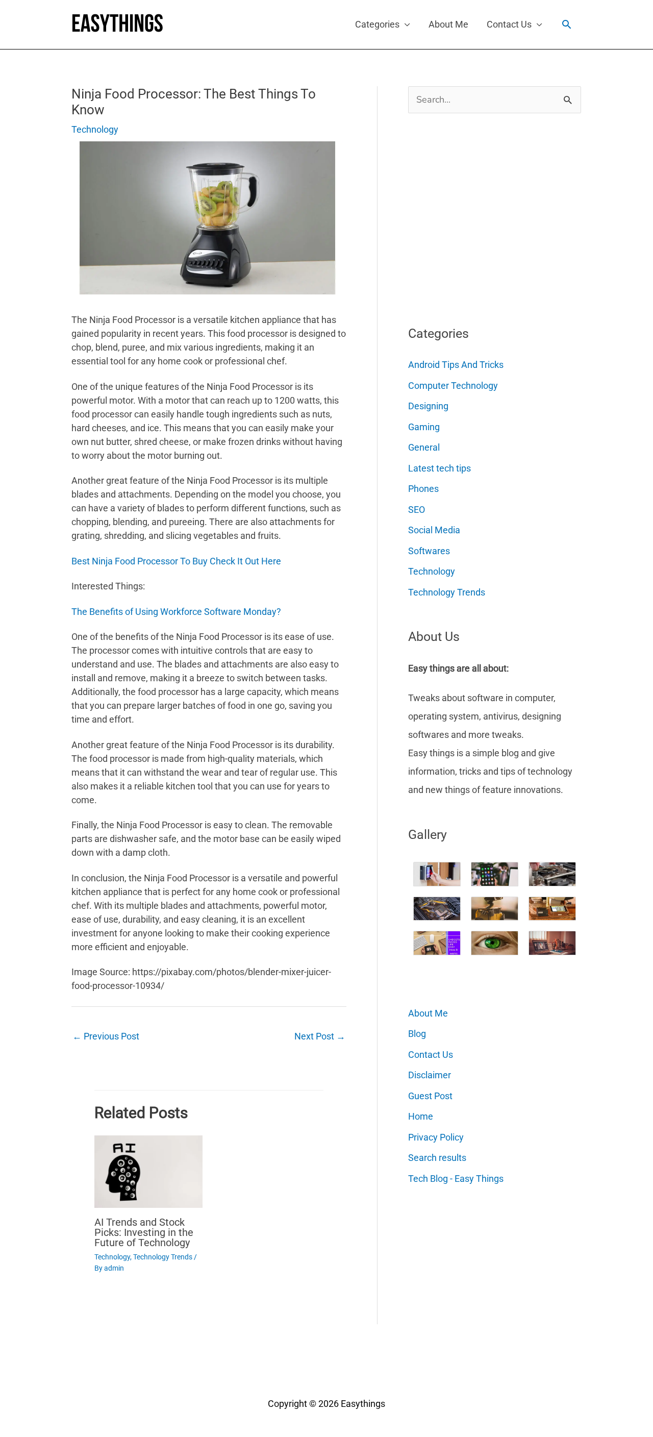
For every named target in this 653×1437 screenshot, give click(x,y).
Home (420, 1116)
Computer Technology (453, 385)
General (424, 447)
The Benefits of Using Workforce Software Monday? (176, 611)
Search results (437, 1157)
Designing (428, 406)
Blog (417, 1033)
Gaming (424, 427)
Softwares (429, 551)
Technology (94, 129)
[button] (566, 24)
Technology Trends (162, 1257)
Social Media (434, 530)
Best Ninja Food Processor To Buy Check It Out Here (176, 561)
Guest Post (430, 1096)
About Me (448, 24)
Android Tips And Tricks (456, 364)
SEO (416, 509)
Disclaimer (429, 1075)
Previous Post (105, 1036)
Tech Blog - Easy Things (456, 1178)
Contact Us (509, 24)
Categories (377, 24)
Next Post (319, 1036)
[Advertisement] (484, 215)
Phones (423, 488)
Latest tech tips (439, 468)
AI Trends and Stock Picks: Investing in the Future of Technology (143, 1232)
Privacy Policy (436, 1137)
